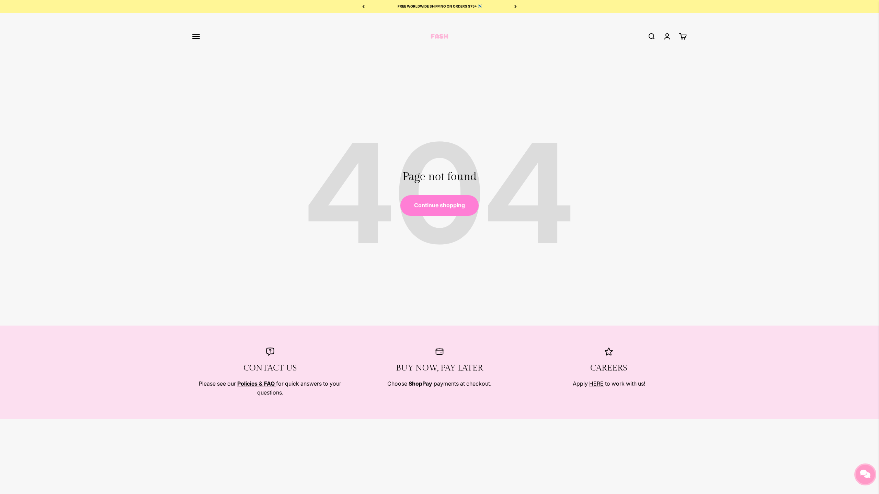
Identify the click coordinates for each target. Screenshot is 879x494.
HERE (596, 383)
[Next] (515, 6)
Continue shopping (439, 205)
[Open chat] (865, 474)
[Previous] (363, 6)
